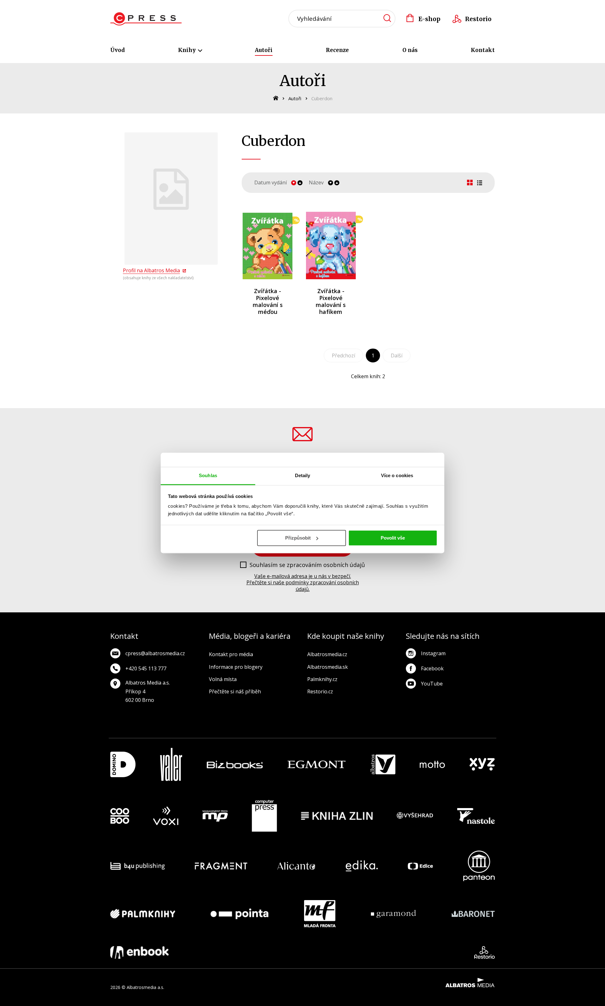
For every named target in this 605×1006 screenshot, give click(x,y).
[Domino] (123, 764)
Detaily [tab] (302, 475)
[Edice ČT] (420, 866)
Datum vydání (270, 182)
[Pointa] (239, 914)
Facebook (432, 668)
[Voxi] (166, 815)
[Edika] (361, 866)
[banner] (146, 19)
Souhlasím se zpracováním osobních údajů (307, 565)
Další (396, 355)
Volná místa (223, 679)
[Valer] (171, 764)
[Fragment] (221, 866)
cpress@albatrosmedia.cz (155, 653)
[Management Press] (215, 815)
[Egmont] (316, 764)
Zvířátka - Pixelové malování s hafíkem (331, 301)
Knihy (187, 50)
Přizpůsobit (298, 538)
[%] (268, 245)
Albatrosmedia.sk (327, 666)
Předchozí (343, 355)
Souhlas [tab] (208, 475)
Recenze (337, 50)
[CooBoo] (120, 815)
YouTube (432, 683)
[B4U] (137, 866)
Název (316, 182)
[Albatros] (383, 764)
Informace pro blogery (235, 666)
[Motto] (432, 764)
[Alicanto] (296, 866)
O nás (410, 50)
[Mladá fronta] (320, 914)
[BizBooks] (235, 764)
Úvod (117, 50)
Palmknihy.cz (322, 679)
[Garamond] (393, 914)
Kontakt (483, 50)
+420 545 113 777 (145, 668)
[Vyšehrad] (415, 815)
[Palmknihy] (143, 914)
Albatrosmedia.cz (327, 654)
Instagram (433, 653)
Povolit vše (393, 538)
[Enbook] (139, 952)
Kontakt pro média (231, 654)
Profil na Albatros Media (151, 270)
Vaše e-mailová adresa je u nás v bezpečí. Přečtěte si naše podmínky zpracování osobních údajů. (302, 583)
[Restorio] (484, 952)
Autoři (264, 50)
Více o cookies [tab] (397, 475)
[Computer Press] (264, 815)
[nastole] (476, 815)
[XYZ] (482, 764)
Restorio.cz (320, 691)
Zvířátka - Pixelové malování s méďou (268, 301)
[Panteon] (479, 866)
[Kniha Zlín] (336, 815)
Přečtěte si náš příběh (235, 691)
